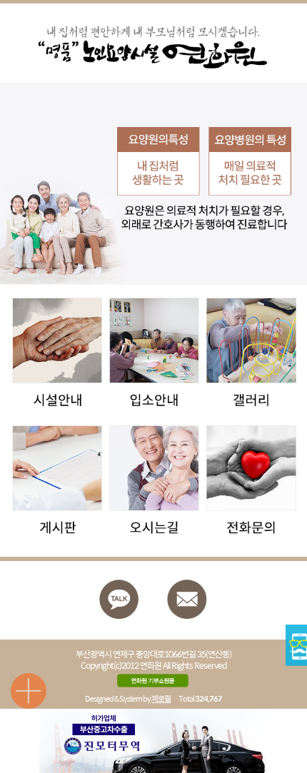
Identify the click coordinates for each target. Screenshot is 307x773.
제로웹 (161, 698)
